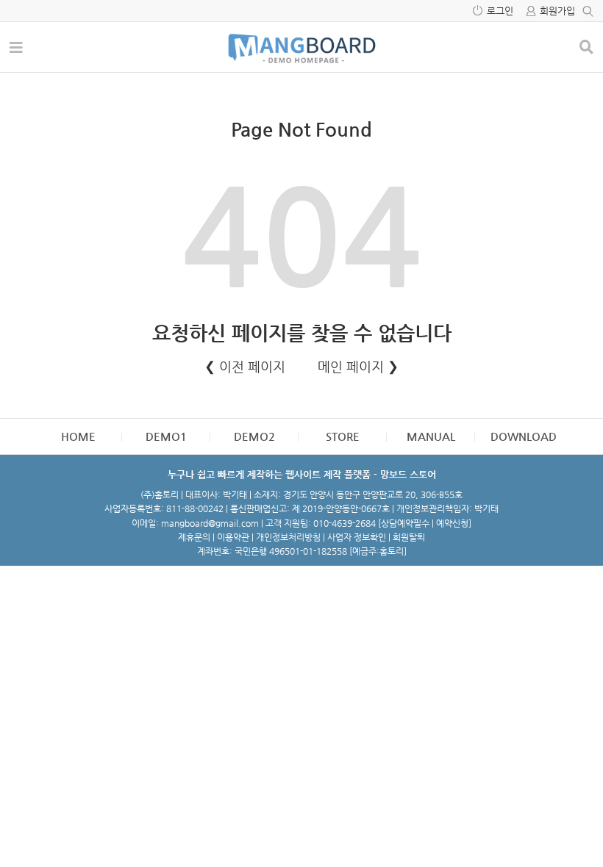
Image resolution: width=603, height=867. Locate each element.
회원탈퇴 (409, 537)
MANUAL (431, 436)
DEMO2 (254, 436)
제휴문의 (194, 537)
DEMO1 (166, 436)
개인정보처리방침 (288, 537)
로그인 (500, 10)
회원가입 (557, 10)
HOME (78, 436)
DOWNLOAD (523, 436)
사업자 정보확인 (356, 537)
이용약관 (233, 537)
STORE (343, 436)
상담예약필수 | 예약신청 (424, 523)
